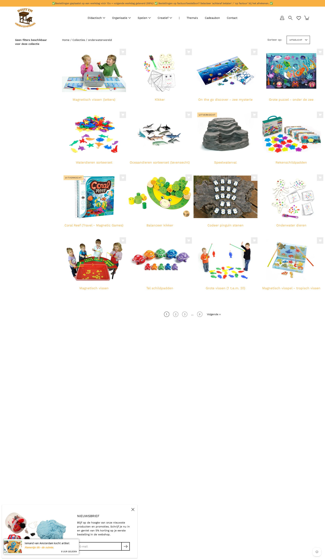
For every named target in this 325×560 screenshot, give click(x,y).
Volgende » (214, 314)
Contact (232, 18)
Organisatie (119, 18)
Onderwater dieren (291, 225)
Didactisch (95, 18)
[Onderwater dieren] (291, 196)
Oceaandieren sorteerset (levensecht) (160, 162)
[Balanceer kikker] (159, 196)
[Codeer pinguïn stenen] (225, 197)
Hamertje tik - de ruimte (39, 547)
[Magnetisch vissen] (94, 259)
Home (65, 39)
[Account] (282, 18)
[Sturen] (125, 546)
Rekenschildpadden (291, 162)
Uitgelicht (295, 40)
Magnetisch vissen (94, 288)
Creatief (163, 18)
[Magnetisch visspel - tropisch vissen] (291, 259)
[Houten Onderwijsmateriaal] (25, 17)
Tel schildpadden (159, 288)
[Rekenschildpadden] (291, 134)
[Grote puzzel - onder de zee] (291, 71)
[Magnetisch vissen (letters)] (94, 71)
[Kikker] (159, 71)
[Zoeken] (290, 18)
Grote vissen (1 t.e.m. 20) (225, 288)
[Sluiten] (132, 509)
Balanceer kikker (159, 225)
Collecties (78, 39)
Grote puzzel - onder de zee (291, 99)
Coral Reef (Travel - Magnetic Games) (94, 225)
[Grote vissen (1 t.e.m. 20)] (225, 259)
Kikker (160, 99)
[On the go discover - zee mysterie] (225, 71)
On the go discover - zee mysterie (225, 99)
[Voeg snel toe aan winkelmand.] (123, 52)
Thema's (192, 18)
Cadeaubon (212, 18)
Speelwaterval (225, 162)
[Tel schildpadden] (159, 259)
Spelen (142, 18)
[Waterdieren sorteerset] (94, 133)
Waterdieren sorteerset (94, 162)
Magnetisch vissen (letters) (94, 99)
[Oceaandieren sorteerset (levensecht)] (159, 134)
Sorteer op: (274, 39)
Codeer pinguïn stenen (225, 225)
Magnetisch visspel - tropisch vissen (291, 288)
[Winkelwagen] (307, 18)
